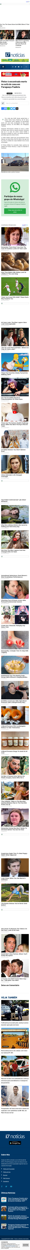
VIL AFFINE (9, 93)
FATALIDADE (5, 1046)
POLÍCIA (4, 1018)
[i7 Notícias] (15, 54)
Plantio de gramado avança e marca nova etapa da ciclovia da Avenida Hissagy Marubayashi (18, 1217)
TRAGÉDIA (5, 1104)
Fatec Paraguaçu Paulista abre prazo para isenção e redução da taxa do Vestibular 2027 (18, 1199)
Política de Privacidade (8, 1169)
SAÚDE (4, 1074)
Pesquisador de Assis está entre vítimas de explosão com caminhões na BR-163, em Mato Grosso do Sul (15, 1110)
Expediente (6, 1181)
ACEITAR (25, 1245)
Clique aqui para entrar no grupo (15, 211)
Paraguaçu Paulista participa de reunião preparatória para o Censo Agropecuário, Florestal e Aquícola (18, 1227)
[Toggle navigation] (3, 66)
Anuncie (5, 1175)
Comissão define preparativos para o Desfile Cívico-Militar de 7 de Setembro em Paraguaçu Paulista (18, 1209)
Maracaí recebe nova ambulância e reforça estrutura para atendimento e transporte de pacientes (15, 1081)
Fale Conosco (6, 1178)
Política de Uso (6, 1172)
